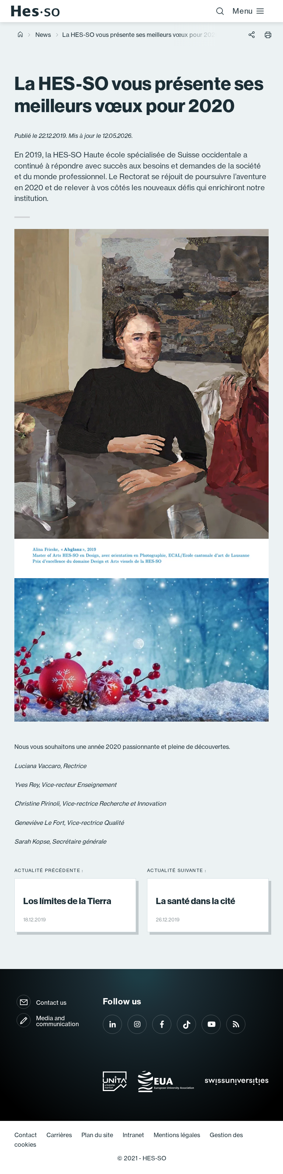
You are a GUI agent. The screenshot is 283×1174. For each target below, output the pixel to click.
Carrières (59, 1135)
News (43, 34)
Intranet (133, 1135)
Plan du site (97, 1135)
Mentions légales (177, 1135)
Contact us (51, 1002)
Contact (25, 1135)
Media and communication (57, 1021)
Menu (243, 10)
